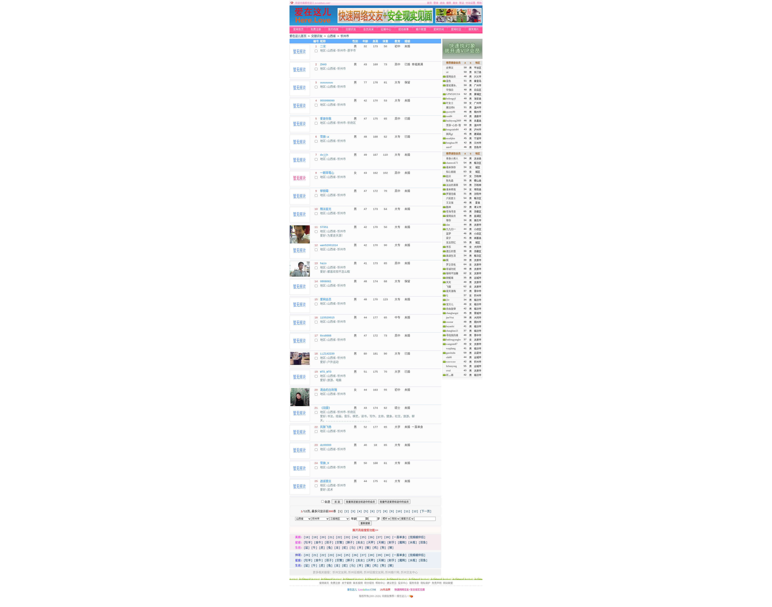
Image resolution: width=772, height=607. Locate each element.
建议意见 (391, 583)
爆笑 (448, 3)
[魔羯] (402, 542)
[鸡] (375, 547)
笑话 (461, 3)
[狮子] (349, 542)
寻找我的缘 (452, 335)
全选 (327, 502)
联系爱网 (358, 583)
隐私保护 (425, 583)
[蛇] (345, 547)
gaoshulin (450, 353)
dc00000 (325, 445)
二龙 (323, 46)
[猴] (368, 547)
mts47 (449, 147)
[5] (365, 511)
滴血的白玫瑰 (328, 389)
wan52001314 (329, 245)
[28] (387, 537)
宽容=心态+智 (453, 125)
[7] (378, 511)
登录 (435, 3)
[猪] (391, 547)
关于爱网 (346, 583)
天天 (448, 282)
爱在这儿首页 (298, 36)
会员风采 (368, 29)
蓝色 (448, 81)
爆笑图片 (473, 29)
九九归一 (451, 229)
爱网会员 (325, 299)
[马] (352, 547)
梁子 (448, 238)
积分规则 (369, 583)
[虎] (322, 547)
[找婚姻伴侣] (416, 537)
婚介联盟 (421, 29)
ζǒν (447, 299)
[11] (407, 511)
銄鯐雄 (449, 278)
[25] (363, 537)
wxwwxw (451, 361)
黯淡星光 (325, 209)
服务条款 (414, 583)
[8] (385, 511)
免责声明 (436, 583)
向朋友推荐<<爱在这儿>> (395, 596)
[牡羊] (308, 542)
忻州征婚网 (355, 572)
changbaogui (452, 313)
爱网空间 (438, 29)
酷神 (448, 207)
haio (323, 263)
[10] (399, 511)
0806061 (325, 281)
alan (448, 224)
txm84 (449, 116)
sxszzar (449, 322)
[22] (339, 537)
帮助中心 (380, 583)
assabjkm (450, 138)
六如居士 (451, 198)
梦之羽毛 (451, 264)
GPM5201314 (453, 94)
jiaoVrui (450, 317)
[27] (379, 537)
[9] (391, 511)
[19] (315, 537)
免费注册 (316, 29)
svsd (448, 370)
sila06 (449, 357)
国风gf (449, 134)
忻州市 (345, 36)
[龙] (337, 547)
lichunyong (451, 366)
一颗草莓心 (327, 173)
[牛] (314, 547)
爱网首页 (298, 29)
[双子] (328, 542)
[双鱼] (423, 542)
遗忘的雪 (451, 251)
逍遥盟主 (325, 481)
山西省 (331, 36)
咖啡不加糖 (452, 273)
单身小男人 (452, 158)
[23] (347, 537)
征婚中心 (386, 29)
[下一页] (425, 511)
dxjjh (324, 154)
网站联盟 (448, 583)
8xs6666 (325, 335)
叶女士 (449, 103)
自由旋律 (451, 309)
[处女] (360, 542)
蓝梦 (448, 233)
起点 (448, 176)
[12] (415, 511)
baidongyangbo (453, 339)
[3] (353, 511)
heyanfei (450, 326)
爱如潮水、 (452, 85)
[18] (307, 537)
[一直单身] (399, 537)
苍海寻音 (451, 211)
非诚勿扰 (451, 269)
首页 (429, 3)
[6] (372, 511)
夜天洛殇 (451, 291)
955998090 (327, 100)
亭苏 (448, 247)
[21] (331, 537)
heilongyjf (451, 98)
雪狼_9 (324, 463)
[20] (323, 537)
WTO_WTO (325, 371)
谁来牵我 (451, 189)
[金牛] (318, 542)
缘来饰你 (451, 167)
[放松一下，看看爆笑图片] (458, 22)
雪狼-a (324, 136)
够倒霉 (324, 191)
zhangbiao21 (452, 330)
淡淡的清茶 (452, 185)
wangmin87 (451, 344)
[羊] (360, 547)
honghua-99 (452, 142)
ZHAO (323, 64)
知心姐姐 (451, 172)
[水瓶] (412, 542)
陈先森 (449, 180)
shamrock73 (452, 162)
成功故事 (403, 29)
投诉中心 (403, 583)
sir (447, 72)
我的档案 (333, 29)
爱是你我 (325, 118)
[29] (379, 555)
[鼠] (307, 547)
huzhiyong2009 (453, 120)
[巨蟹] (339, 542)
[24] (355, 537)
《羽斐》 (325, 408)
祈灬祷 (449, 375)
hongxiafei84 (452, 129)
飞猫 (448, 286)
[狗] (383, 547)
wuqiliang (451, 348)
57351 (324, 227)
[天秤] (370, 542)
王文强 (449, 202)
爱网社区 (456, 29)
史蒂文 (449, 67)
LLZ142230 (327, 353)
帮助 (479, 3)
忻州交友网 (340, 572)
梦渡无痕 (451, 194)
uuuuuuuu (326, 82)
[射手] (391, 542)
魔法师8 (450, 107)
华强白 (449, 90)
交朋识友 (351, 29)
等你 (448, 220)
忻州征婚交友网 (374, 572)
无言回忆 (451, 242)
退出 (442, 3)
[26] (371, 537)
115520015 (327, 317)
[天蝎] (381, 542)
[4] (359, 511)
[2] (346, 511)
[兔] (329, 547)
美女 (455, 3)
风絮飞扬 (325, 427)
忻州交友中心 (409, 572)
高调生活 (451, 255)
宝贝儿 (449, 304)
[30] (387, 555)
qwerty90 (450, 111)
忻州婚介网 (392, 572)
